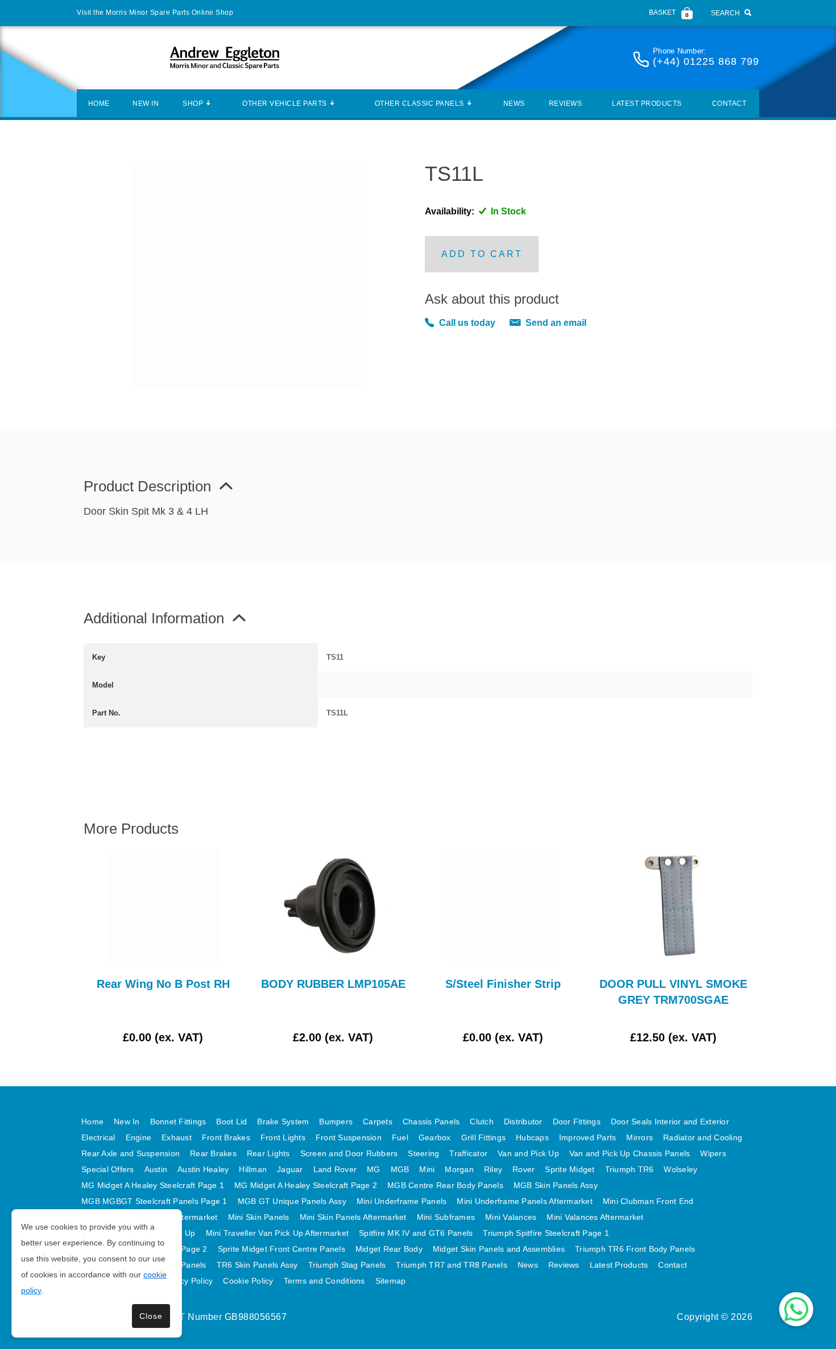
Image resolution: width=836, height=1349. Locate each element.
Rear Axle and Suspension (130, 1153)
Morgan (459, 1169)
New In (146, 103)
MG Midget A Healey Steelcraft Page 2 (305, 1185)
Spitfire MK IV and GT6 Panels (416, 1233)
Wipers (713, 1153)
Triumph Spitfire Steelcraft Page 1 (546, 1233)
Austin (156, 1169)
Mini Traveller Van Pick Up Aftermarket (277, 1233)
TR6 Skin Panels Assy (257, 1264)
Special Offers (107, 1169)
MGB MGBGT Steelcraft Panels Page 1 (154, 1201)
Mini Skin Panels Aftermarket (353, 1217)
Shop (193, 103)
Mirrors (639, 1137)
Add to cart (482, 254)
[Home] (225, 57)
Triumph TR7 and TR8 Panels (451, 1264)
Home (99, 103)
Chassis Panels (431, 1121)
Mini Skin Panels (258, 1217)
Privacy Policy (187, 1280)
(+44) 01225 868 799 (706, 61)
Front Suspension (349, 1137)
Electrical (98, 1137)
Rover (523, 1169)
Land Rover (335, 1169)
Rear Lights (268, 1153)
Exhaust (177, 1137)
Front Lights (282, 1137)
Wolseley (680, 1169)
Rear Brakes (213, 1153)
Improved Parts (587, 1137)
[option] (163, 947)
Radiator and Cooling (702, 1137)
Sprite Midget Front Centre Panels (281, 1248)
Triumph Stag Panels (347, 1264)
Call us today (467, 323)
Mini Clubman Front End (648, 1201)
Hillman (253, 1169)
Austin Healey (203, 1169)
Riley (493, 1169)
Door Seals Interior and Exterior (670, 1121)
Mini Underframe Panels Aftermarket (525, 1201)
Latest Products (647, 103)
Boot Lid (231, 1121)
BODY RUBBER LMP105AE (333, 984)
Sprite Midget (569, 1169)
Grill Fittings (483, 1137)
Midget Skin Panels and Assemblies (499, 1248)
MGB (400, 1169)
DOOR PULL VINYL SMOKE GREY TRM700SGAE (673, 992)
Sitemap (390, 1280)
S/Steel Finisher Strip (503, 984)
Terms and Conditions (324, 1280)
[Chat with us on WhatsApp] (796, 1309)
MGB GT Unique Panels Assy (292, 1201)
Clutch (482, 1121)
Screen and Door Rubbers (349, 1153)
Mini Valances (510, 1217)
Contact (729, 103)
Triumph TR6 (629, 1169)
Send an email (555, 323)
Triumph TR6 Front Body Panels (635, 1248)
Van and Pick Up (528, 1153)
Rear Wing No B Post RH (163, 984)
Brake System (283, 1121)
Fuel (400, 1137)
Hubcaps (532, 1137)
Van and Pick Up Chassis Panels (629, 1153)
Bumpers (336, 1121)
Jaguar (290, 1169)
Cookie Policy (248, 1280)
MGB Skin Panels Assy (556, 1185)
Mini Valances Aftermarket (595, 1217)
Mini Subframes (446, 1217)
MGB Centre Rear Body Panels (445, 1185)
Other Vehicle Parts (284, 103)
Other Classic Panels (419, 103)
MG (373, 1169)
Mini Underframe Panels (402, 1201)
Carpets (377, 1121)
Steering (423, 1153)
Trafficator (468, 1153)
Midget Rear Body (389, 1248)
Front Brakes (226, 1137)
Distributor (523, 1121)
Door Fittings (577, 1121)
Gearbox (435, 1137)
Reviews (565, 103)
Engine (139, 1137)
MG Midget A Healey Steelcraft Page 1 (152, 1185)
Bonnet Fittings (178, 1121)
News (514, 103)
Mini (426, 1169)
